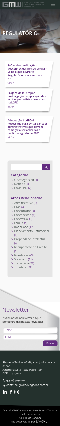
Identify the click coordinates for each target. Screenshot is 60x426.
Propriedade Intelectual (30, 239)
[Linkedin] (5, 391)
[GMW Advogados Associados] (23, 4)
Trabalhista (21, 263)
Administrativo (23, 203)
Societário (20, 259)
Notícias (19, 184)
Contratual (21, 219)
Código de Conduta (30, 418)
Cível (17, 207)
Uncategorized (24, 180)
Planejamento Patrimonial (31, 231)
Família (19, 223)
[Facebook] (10, 391)
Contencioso (22, 215)
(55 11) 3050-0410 (17, 380)
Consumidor (22, 211)
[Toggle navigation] (53, 4)
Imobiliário (21, 227)
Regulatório (22, 255)
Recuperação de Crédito (30, 247)
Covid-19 (20, 188)
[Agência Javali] (42, 421)
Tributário (20, 267)
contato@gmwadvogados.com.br (27, 385)
